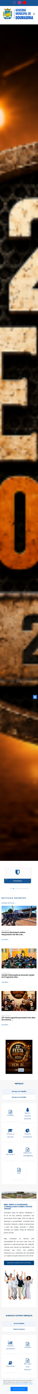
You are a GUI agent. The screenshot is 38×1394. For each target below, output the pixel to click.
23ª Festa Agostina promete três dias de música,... (18, 1018)
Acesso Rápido (19, 1323)
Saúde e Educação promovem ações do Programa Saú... (18, 976)
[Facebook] (14, 2)
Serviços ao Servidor (19, 1097)
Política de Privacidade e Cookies (24, 1384)
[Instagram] (19, 2)
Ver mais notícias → (9, 903)
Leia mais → (6, 940)
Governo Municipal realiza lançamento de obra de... (13, 933)
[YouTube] (24, 2)
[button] (6, 879)
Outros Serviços (19, 1329)
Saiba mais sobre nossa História (19, 1263)
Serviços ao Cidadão (19, 1091)
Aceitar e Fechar (19, 1389)
